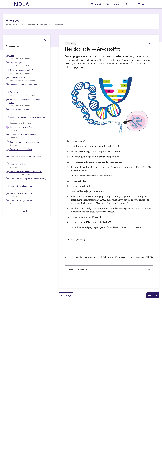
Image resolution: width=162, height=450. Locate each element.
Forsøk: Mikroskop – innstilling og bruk (25, 171)
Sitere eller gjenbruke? (78, 270)
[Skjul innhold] (44, 40)
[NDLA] (21, 4)
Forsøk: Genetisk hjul (18, 164)
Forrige (68, 295)
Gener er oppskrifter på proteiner (23, 85)
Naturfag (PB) (12, 20)
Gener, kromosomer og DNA (21, 70)
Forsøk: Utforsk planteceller (20, 186)
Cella (11, 55)
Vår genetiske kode (17, 77)
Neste (150, 295)
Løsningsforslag (77, 239)
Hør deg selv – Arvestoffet (20, 127)
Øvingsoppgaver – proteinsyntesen (24, 142)
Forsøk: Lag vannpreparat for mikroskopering (27, 178)
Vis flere (26, 211)
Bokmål (98, 4)
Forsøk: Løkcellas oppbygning (21, 193)
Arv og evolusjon (13, 24)
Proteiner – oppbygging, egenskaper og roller (26, 100)
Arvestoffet (30, 24)
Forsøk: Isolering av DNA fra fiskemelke (25, 156)
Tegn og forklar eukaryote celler (22, 134)
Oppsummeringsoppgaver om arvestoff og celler (27, 118)
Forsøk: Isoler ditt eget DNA (20, 149)
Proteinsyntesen (16, 92)
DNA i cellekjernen (17, 62)
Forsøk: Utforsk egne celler (20, 200)
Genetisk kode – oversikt (19, 109)
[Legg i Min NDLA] (150, 43)
